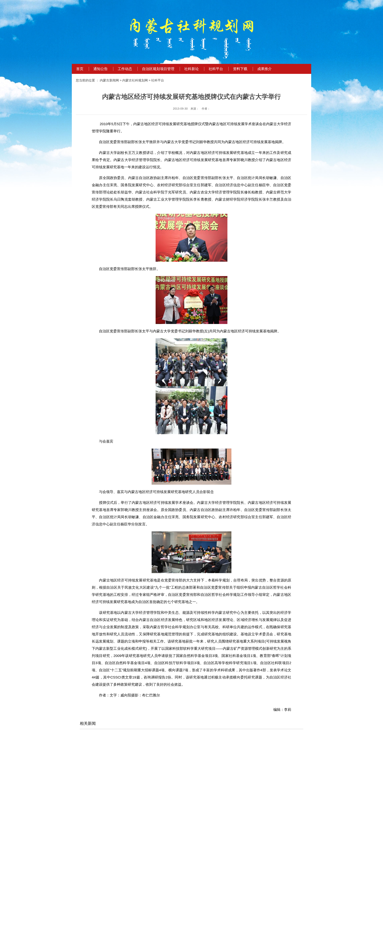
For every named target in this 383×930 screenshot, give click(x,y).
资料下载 (240, 69)
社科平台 (216, 69)
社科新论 (191, 69)
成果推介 (264, 69)
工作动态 (125, 69)
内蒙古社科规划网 (135, 80)
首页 (79, 69)
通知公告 (100, 69)
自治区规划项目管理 (158, 69)
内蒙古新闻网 (109, 80)
